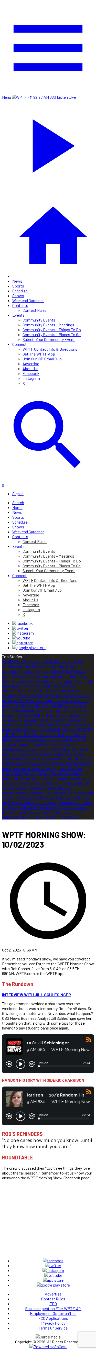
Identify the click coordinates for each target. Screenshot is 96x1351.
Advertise (31, 363)
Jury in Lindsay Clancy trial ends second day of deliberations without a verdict (47, 686)
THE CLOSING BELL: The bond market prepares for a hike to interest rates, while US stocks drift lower (47, 695)
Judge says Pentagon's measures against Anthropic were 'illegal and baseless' (47, 727)
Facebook (31, 373)
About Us (30, 368)
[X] (20, 628)
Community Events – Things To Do (52, 329)
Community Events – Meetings (48, 324)
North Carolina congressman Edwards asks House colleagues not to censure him (45, 744)
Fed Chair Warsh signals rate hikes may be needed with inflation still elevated (44, 710)
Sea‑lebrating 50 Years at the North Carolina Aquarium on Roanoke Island (42, 669)
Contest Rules (35, 310)
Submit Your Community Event (49, 339)
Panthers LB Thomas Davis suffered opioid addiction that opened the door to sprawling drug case (44, 720)
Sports (18, 285)
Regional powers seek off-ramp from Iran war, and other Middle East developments (46, 788)
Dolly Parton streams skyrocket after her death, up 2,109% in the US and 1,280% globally (45, 703)
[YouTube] (21, 637)
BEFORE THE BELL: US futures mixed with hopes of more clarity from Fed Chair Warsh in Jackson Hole (46, 734)
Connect (19, 344)
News (17, 281)
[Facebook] (22, 623)
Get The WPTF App (39, 353)
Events (18, 315)
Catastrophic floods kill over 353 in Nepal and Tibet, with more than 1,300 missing (43, 815)
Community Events (39, 319)
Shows (18, 295)
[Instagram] (23, 632)
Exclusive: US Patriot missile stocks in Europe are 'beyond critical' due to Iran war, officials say (47, 797)
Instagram (31, 378)
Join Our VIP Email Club (42, 358)
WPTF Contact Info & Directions (50, 349)
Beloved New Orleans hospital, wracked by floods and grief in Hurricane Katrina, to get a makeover (44, 676)
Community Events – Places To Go (52, 334)
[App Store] (22, 642)
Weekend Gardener (28, 300)
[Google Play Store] (29, 647)
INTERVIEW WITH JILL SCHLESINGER (36, 994)
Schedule (20, 290)
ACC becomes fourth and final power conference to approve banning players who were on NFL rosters (45, 754)
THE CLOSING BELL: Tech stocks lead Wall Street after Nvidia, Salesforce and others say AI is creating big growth (48, 763)
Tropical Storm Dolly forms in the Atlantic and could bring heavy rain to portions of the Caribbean (42, 773)
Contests (20, 305)
